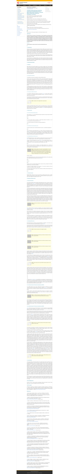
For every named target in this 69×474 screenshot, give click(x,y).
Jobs (50, 5)
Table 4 (32, 314)
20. (27, 462)
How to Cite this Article (48, 11)
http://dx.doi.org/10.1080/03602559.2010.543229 (32, 438)
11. (27, 427)
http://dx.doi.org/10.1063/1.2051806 (31, 425)
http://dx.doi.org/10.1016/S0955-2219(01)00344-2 (32, 421)
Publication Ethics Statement (20, 17)
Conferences (35, 5)
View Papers (19, 9)
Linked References (47, 10)
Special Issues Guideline (20, 23)
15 (39, 140)
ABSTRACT (18, 26)
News (40, 5)
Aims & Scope (19, 10)
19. (27, 459)
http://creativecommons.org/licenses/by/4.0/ (32, 29)
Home (19, 5)
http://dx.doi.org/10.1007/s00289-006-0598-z (32, 457)
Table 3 (32, 253)
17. (27, 451)
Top (17, 25)
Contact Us (37, 471)
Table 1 (43, 93)
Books (30, 5)
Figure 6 (46, 287)
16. (27, 447)
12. (27, 431)
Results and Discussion (20, 30)
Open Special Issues (19, 21)
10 (31, 155)
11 (50, 348)
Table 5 (36, 331)
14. (27, 440)
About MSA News (19, 18)
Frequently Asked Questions (20, 19)
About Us (45, 5)
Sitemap (35, 471)
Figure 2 (34, 183)
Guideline (18, 12)
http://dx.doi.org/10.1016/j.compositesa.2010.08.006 (33, 408)
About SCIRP (33, 471)
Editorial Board (19, 11)
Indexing (18, 8)
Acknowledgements (19, 32)
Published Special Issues (20, 22)
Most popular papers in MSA (20, 16)
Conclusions (18, 31)
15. (27, 443)
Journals (24, 5)
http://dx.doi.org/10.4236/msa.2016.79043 (40, 389)
